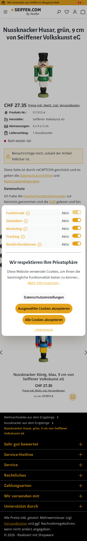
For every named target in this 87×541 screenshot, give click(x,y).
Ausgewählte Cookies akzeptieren (44, 308)
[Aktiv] (76, 212)
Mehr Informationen (43, 283)
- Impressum (43, 329)
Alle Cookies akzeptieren (44, 320)
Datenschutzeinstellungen (44, 297)
